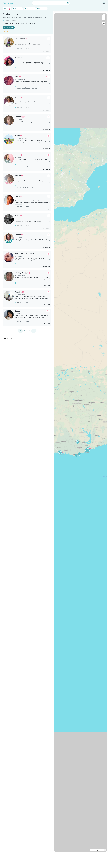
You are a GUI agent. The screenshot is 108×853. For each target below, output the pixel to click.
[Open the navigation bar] (103, 3)
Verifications (30, 9)
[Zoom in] (103, 15)
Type (7, 9)
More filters (43, 9)
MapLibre (93, 850)
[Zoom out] (103, 18)
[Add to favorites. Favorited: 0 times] (48, 38)
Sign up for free (9, 27)
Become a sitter (95, 3)
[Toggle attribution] (105, 850)
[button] (79, 454)
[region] (80, 432)
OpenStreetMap (100, 850)
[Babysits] (8, 3)
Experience (18, 9)
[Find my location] (103, 23)
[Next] (33, 331)
